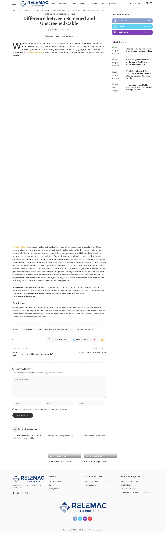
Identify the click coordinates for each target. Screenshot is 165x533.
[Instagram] (136, 3)
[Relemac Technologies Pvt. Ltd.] (34, 3)
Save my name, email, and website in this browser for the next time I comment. (42, 409)
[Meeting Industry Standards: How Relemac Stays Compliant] (118, 50)
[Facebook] (131, 3)
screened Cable (85, 329)
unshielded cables (35, 52)
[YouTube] (139, 3)
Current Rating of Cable (95, 461)
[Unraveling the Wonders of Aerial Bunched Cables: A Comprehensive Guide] (118, 62)
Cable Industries (58, 456)
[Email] (102, 339)
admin (54, 30)
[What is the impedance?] (64, 446)
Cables (29, 329)
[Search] (151, 3)
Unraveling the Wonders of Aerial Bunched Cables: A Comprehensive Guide (137, 62)
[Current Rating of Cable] (100, 446)
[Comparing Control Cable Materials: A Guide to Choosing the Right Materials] (118, 87)
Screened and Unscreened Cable (59, 14)
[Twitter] (134, 3)
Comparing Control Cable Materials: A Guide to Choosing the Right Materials (139, 87)
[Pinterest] (95, 339)
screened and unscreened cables (55, 329)
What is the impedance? (60, 461)
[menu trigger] (16, 3)
